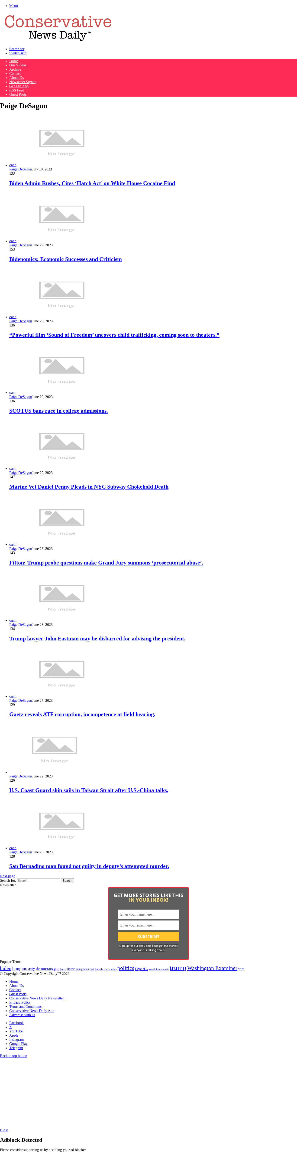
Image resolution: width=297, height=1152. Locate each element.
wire (241, 969)
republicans (155, 969)
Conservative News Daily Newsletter (36, 998)
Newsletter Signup (22, 82)
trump (178, 967)
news (113, 969)
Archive (15, 69)
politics (125, 968)
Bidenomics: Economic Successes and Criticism (65, 259)
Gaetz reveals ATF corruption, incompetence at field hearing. (82, 714)
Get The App (19, 86)
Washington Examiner (212, 968)
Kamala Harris (102, 969)
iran (92, 969)
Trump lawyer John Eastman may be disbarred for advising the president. (97, 639)
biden (5, 968)
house (71, 969)
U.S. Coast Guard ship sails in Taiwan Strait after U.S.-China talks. (88, 790)
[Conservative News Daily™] (58, 41)
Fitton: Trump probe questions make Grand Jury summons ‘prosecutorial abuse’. (106, 563)
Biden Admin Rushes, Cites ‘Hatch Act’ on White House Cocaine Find (92, 183)
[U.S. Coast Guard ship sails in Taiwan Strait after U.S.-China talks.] (54, 772)
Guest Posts (17, 94)
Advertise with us (22, 1015)
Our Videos (17, 65)
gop (56, 969)
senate (165, 969)
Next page (7, 876)
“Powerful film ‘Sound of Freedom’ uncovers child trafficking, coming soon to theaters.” (114, 335)
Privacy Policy (20, 1002)
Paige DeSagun (20, 169)
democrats (44, 968)
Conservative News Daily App (31, 1011)
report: (141, 968)
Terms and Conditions (25, 1006)
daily (31, 969)
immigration (82, 969)
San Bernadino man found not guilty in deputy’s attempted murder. (89, 866)
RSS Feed (16, 90)
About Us (16, 78)
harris (63, 969)
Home (13, 61)
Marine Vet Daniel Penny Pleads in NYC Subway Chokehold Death (88, 487)
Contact (15, 73)
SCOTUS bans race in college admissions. (58, 411)
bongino (19, 968)
